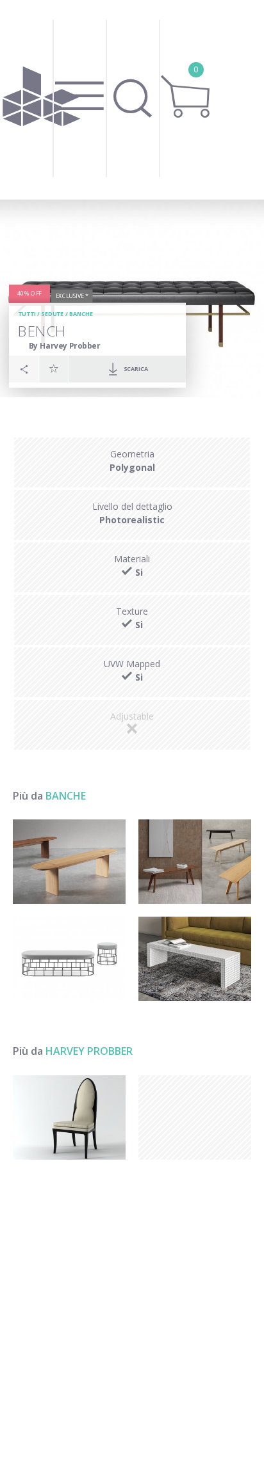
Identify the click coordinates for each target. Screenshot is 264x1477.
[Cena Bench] (194, 861)
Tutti (27, 314)
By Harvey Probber (64, 345)
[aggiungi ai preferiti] (53, 368)
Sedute (52, 314)
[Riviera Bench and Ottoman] (69, 959)
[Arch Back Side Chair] (69, 1117)
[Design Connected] (41, 100)
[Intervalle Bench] (69, 861)
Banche (81, 314)
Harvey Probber (89, 1051)
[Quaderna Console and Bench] (194, 959)
